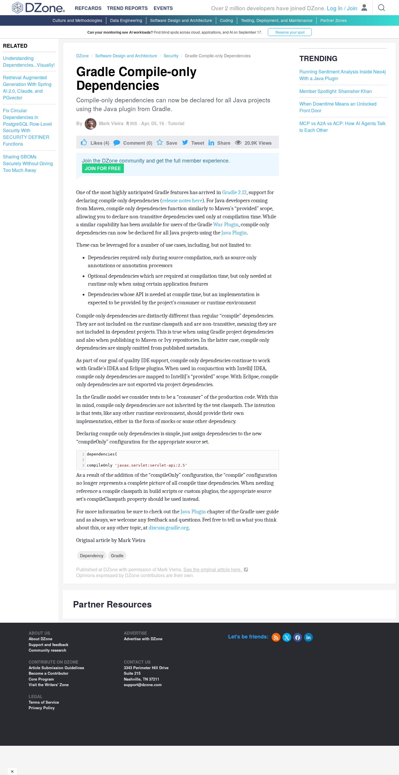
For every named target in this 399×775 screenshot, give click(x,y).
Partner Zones (333, 20)
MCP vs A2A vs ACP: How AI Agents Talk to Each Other (342, 126)
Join (352, 8)
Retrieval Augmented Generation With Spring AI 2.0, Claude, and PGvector (27, 88)
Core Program (41, 679)
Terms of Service (44, 702)
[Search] (381, 7)
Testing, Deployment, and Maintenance (277, 20)
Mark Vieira (111, 123)
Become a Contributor (48, 673)
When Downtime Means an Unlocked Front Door (338, 107)
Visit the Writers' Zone (49, 684)
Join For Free (103, 168)
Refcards (88, 8)
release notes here (182, 200)
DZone (82, 55)
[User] (364, 8)
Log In (335, 8)
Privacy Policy (42, 707)
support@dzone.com (143, 684)
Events (163, 8)
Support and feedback (48, 644)
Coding (226, 20)
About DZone (40, 638)
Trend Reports (127, 8)
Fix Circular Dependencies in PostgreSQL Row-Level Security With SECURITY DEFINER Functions (27, 127)
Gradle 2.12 (234, 192)
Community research (47, 650)
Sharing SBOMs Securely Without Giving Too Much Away (28, 163)
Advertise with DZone (143, 638)
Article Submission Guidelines (56, 667)
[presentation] (182, 460)
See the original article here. (213, 569)
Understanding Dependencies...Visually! (29, 61)
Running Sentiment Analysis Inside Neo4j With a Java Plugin (342, 75)
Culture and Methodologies (77, 20)
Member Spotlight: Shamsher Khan (335, 91)
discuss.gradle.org (169, 527)
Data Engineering (126, 20)
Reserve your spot (289, 32)
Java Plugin (234, 232)
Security (171, 55)
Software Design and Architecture (181, 20)
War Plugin (226, 224)
